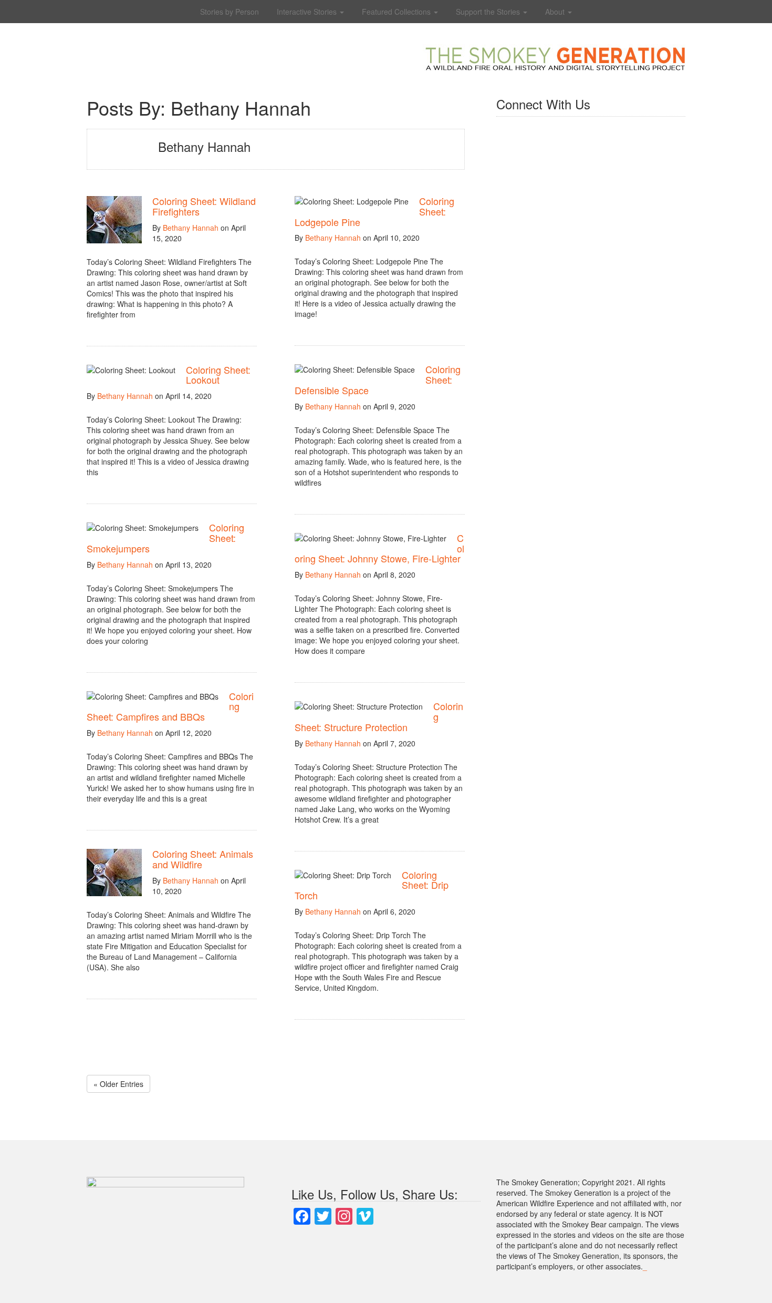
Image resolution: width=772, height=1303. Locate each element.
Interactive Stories (308, 11)
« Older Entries (118, 1084)
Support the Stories (489, 11)
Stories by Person (229, 11)
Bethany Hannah (190, 227)
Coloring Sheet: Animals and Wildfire (202, 859)
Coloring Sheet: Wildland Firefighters (204, 206)
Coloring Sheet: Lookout (218, 375)
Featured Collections (397, 11)
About (556, 11)
